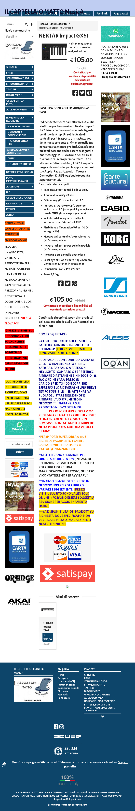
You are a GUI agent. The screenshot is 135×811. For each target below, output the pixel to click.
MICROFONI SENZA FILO (18, 142)
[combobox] (19, 36)
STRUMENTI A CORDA (17, 78)
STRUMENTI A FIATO (17, 84)
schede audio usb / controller (74, 322)
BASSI (9, 72)
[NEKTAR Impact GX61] (53, 51)
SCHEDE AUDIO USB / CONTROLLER (56, 28)
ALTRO (10, 214)
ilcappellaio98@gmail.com (67, 799)
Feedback (102, 13)
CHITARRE (11, 67)
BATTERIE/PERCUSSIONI (19, 172)
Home (61, 675)
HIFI (8, 192)
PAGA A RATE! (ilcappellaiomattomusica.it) (118, 75)
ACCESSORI (12, 186)
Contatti (85, 13)
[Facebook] (56, 728)
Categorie (63, 678)
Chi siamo (63, 691)
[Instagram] (61, 728)
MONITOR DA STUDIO (19, 164)
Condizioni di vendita (68, 688)
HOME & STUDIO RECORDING (53, 24)
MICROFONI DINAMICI (19, 126)
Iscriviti (19, 452)
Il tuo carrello (65, 681)
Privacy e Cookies (66, 684)
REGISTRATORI (14, 203)
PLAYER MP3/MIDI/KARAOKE (17, 179)
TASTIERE (11, 89)
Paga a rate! (120, 13)
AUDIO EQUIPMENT (16, 109)
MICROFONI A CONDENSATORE (17, 134)
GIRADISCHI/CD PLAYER (19, 197)
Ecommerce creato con (67, 804)
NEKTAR (47, 326)
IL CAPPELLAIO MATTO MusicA (44, 12)
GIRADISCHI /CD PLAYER (15, 102)
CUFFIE (11, 158)
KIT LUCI (10, 209)
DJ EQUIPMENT (14, 95)
